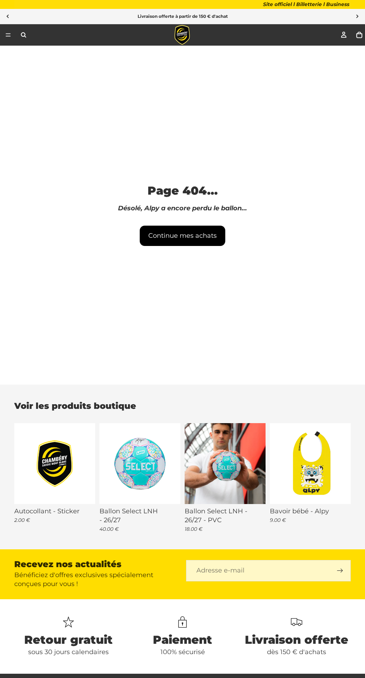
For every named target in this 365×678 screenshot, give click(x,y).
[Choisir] (169, 493)
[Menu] (8, 35)
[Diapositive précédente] (8, 16)
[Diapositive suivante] (357, 16)
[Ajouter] (84, 493)
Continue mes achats (182, 236)
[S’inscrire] (340, 570)
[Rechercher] (23, 35)
